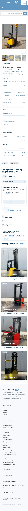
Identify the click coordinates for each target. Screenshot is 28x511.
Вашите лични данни (8, 462)
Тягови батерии (7, 420)
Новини (5, 412)
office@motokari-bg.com (9, 481)
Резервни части (7, 458)
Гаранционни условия (9, 464)
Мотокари (5, 437)
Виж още (5, 78)
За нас (4, 417)
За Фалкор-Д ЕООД (8, 427)
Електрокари (6, 435)
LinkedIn (19, 235)
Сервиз (5, 414)
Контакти (5, 419)
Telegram (6, 238)
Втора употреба (7, 441)
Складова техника (15, 89)
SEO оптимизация (16, 504)
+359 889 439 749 (7, 475)
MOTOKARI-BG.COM (10, 498)
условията (8, 193)
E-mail (5, 235)
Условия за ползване (8, 423)
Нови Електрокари (8, 450)
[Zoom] (23, 51)
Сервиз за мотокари (8, 460)
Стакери (22, 89)
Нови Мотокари (7, 447)
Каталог (5, 410)
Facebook (11, 235)
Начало (5, 408)
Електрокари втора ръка (9, 454)
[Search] (25, 13)
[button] (25, 3)
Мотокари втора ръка (9, 452)
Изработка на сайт (7, 504)
